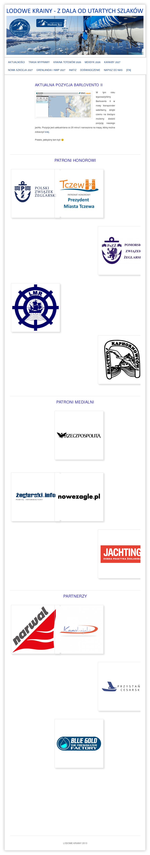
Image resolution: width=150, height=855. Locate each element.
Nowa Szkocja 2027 (20, 70)
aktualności (16, 62)
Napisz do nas (113, 70)
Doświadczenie (90, 70)
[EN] (128, 70)
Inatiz (72, 70)
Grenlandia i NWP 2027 (50, 70)
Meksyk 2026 (92, 62)
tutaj (47, 131)
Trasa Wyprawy (39, 62)
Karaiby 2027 (112, 62)
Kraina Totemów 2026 (67, 62)
